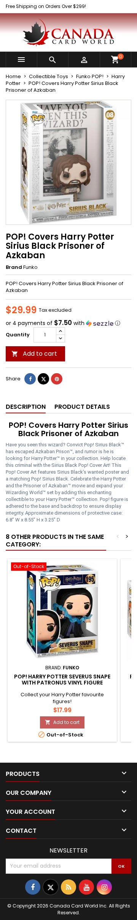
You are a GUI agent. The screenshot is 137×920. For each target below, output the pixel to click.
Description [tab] (26, 406)
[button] (68, 323)
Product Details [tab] (82, 406)
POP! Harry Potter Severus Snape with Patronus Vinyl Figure (62, 679)
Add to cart (34, 353)
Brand (14, 267)
